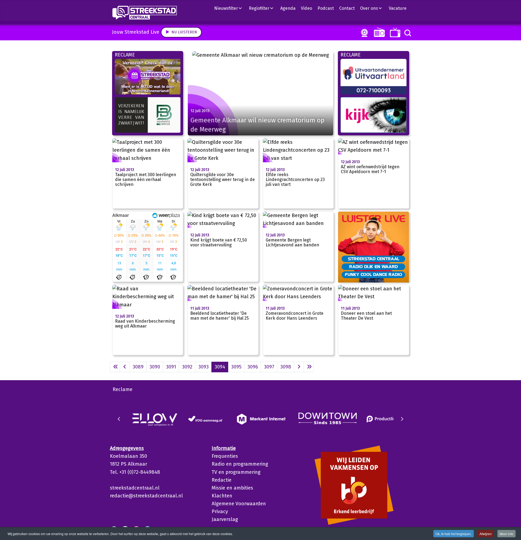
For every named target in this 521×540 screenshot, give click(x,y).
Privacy (220, 511)
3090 (155, 367)
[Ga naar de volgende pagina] (299, 367)
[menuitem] (230, 8)
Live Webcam (363, 33)
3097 (269, 367)
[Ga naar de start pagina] (115, 367)
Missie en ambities (232, 488)
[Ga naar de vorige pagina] (125, 367)
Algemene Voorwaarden (239, 504)
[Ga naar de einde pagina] (309, 367)
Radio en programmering (240, 464)
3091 (171, 367)
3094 (220, 367)
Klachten (222, 496)
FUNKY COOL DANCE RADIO (373, 274)
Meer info (506, 533)
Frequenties (225, 456)
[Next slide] (402, 419)
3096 (252, 367)
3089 (138, 367)
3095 (236, 367)
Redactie (221, 480)
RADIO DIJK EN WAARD (373, 266)
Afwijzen (485, 533)
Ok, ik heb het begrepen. (454, 533)
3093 (203, 367)
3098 (285, 367)
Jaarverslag (225, 519)
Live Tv (394, 32)
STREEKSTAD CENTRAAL (373, 258)
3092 (187, 367)
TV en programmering (236, 472)
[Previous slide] (119, 419)
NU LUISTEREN (378, 32)
